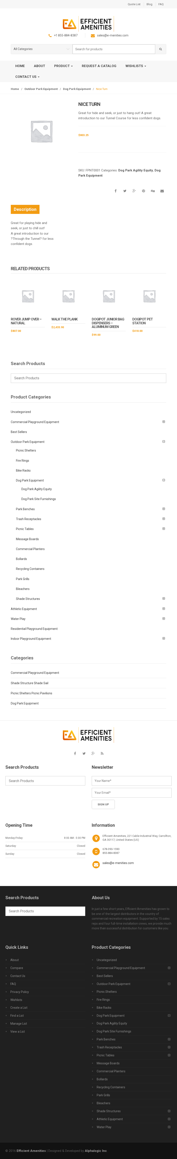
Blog (149, 4)
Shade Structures (28, 599)
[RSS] (102, 753)
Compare (16, 968)
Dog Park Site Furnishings (38, 499)
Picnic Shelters (26, 450)
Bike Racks (23, 470)
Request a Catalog (99, 66)
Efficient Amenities (31, 1151)
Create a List (18, 1007)
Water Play (18, 619)
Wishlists (134, 66)
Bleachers (23, 589)
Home (20, 66)
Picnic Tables (25, 529)
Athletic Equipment (24, 609)
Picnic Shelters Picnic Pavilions (31, 693)
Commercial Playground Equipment (35, 422)
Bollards (21, 559)
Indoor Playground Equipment (31, 638)
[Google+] (93, 753)
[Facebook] (74, 753)
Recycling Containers (30, 569)
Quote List (134, 4)
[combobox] (114, 49)
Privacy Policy (19, 992)
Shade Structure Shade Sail (29, 683)
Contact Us (26, 77)
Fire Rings (22, 460)
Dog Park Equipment (77, 89)
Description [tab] (25, 209)
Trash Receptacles (28, 519)
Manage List (18, 1023)
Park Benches (25, 509)
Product (62, 66)
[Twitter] (84, 753)
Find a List (17, 1015)
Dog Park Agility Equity (135, 170)
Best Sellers (19, 432)
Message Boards (27, 539)
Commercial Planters (30, 549)
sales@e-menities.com (118, 863)
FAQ (161, 4)
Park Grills (22, 579)
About (39, 66)
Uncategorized (21, 412)
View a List (17, 1031)
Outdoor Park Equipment (41, 89)
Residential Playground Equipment (34, 628)
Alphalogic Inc (96, 1151)
